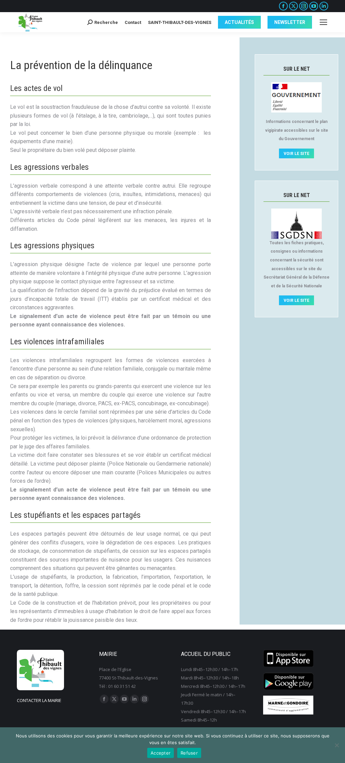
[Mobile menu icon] (323, 22)
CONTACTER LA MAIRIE (39, 700)
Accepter (160, 753)
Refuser (189, 753)
